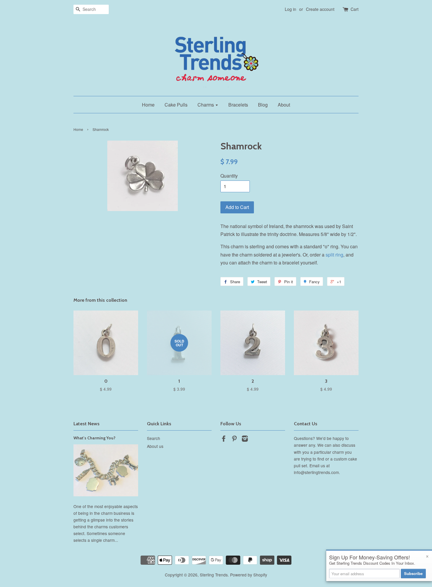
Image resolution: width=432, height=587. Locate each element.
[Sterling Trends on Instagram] (245, 439)
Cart (355, 9)
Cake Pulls (176, 104)
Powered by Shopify (248, 575)
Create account (320, 9)
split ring (334, 254)
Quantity (229, 175)
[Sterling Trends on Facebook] (223, 439)
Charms (206, 104)
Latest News (86, 423)
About (284, 104)
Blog (263, 104)
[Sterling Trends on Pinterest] (234, 439)
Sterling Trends (214, 575)
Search (153, 438)
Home (148, 104)
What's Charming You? (94, 438)
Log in (290, 9)
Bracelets (238, 104)
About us (155, 446)
